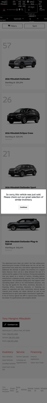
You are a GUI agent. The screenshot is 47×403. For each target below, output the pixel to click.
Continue (23, 207)
